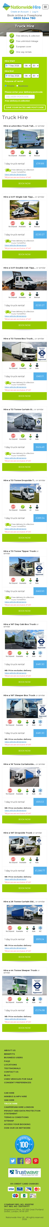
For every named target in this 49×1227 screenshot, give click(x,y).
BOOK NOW (25, 183)
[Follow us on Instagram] (28, 1161)
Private (10, 86)
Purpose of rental (14, 81)
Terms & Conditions (16, 1117)
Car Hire (9, 1093)
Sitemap (9, 1120)
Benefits (9, 1054)
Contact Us (11, 1072)
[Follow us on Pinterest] (36, 1161)
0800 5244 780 (24, 18)
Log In (35, 12)
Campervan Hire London (19, 1107)
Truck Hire (10, 1103)
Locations (10, 1064)
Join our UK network (17, 1128)
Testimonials (12, 1068)
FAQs (7, 1061)
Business (23, 86)
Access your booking (17, 1124)
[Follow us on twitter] (13, 1161)
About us (10, 1050)
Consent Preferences (17, 1082)
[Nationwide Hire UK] (22, 7)
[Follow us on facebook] (20, 1161)
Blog (7, 1075)
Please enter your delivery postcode (24, 92)
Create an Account (20, 12)
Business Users (13, 1057)
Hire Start (10, 61)
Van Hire (9, 1100)
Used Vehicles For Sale (18, 1079)
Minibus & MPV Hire (15, 1096)
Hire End (9, 71)
